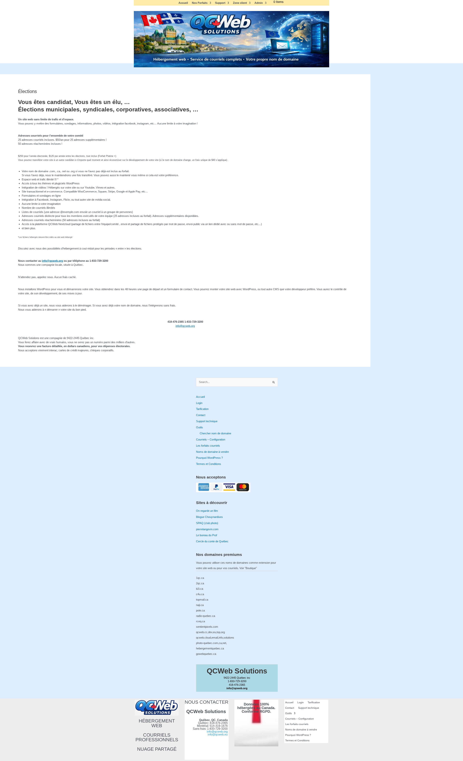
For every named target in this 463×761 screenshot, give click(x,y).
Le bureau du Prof (206, 535)
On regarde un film (207, 510)
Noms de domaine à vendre (212, 451)
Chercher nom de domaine (215, 433)
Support (220, 2)
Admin (258, 2)
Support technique (206, 421)
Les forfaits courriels (208, 445)
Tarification (202, 408)
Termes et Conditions (208, 463)
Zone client (240, 2)
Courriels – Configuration (210, 439)
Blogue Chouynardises (209, 516)
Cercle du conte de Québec (212, 541)
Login (199, 402)
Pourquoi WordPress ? (209, 457)
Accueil (183, 2)
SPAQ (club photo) (207, 523)
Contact (200, 415)
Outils (199, 427)
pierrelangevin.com (207, 529)
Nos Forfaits (199, 2)
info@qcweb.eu (218, 734)
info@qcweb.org (52, 260)
